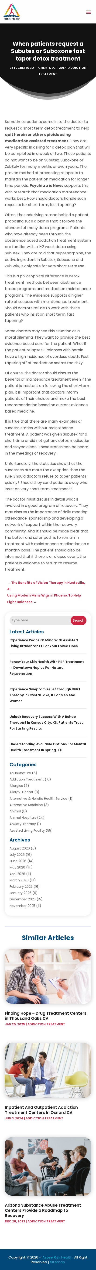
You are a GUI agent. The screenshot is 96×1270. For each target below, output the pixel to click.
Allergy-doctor (21, 792)
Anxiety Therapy (23, 824)
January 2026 (20, 893)
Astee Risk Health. (57, 1257)
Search (78, 620)
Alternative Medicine (26, 805)
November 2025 (22, 905)
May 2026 (17, 867)
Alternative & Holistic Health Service (38, 798)
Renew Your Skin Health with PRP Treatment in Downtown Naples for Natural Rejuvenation (47, 667)
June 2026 (18, 861)
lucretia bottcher (30, 67)
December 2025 (23, 899)
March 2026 (19, 880)
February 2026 (21, 886)
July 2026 (17, 854)
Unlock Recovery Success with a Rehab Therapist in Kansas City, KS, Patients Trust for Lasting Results (46, 722)
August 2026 (20, 848)
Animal (15, 811)
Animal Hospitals (23, 817)
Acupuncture (20, 773)
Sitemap (57, 1261)
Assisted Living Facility (27, 830)
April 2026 (17, 874)
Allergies (16, 785)
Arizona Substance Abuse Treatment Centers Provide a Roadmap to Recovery (43, 1210)
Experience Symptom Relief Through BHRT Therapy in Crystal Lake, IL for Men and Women (45, 695)
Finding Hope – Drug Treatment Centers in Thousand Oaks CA (45, 1015)
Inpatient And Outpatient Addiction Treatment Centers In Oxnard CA (41, 1110)
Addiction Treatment (27, 779)
